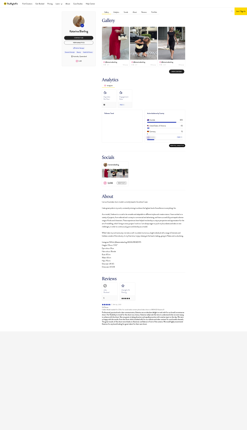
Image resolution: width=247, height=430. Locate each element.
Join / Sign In (240, 11)
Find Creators (27, 4)
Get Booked (39, 4)
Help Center (90, 4)
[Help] (232, 11)
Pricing (49, 4)
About (68, 4)
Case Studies (78, 4)
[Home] (10, 3)
